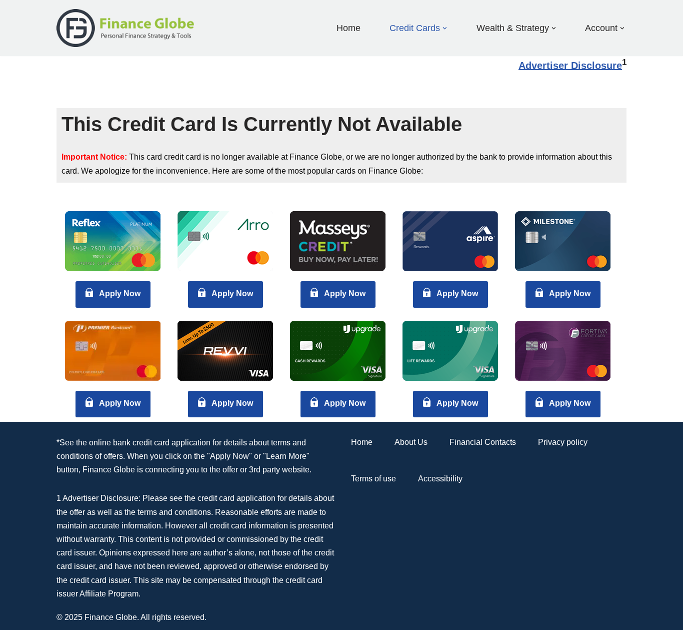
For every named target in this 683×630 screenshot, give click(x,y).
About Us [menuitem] (411, 442)
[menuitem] (415, 28)
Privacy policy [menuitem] (563, 442)
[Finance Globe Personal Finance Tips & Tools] (126, 28)
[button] (444, 28)
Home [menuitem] (348, 28)
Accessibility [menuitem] (440, 478)
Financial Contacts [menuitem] (483, 442)
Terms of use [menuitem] (373, 478)
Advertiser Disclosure (570, 65)
